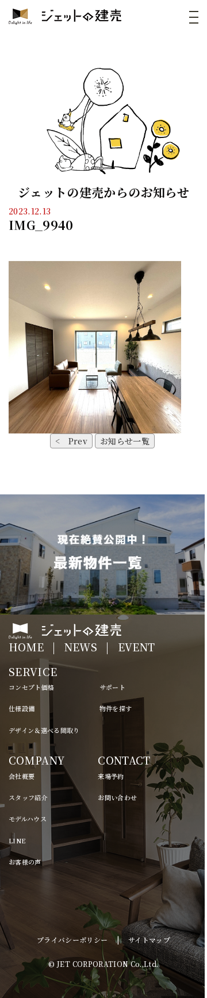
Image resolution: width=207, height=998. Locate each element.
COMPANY (36, 760)
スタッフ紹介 (28, 797)
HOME (26, 646)
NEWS (80, 646)
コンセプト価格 (31, 687)
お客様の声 (25, 861)
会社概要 (21, 776)
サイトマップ (149, 940)
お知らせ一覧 (125, 441)
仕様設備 (21, 708)
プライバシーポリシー (72, 940)
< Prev (71, 441)
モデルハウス (28, 818)
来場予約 (111, 776)
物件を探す (115, 708)
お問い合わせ (117, 797)
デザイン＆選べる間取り (44, 730)
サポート (112, 687)
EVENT (136, 646)
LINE (17, 840)
